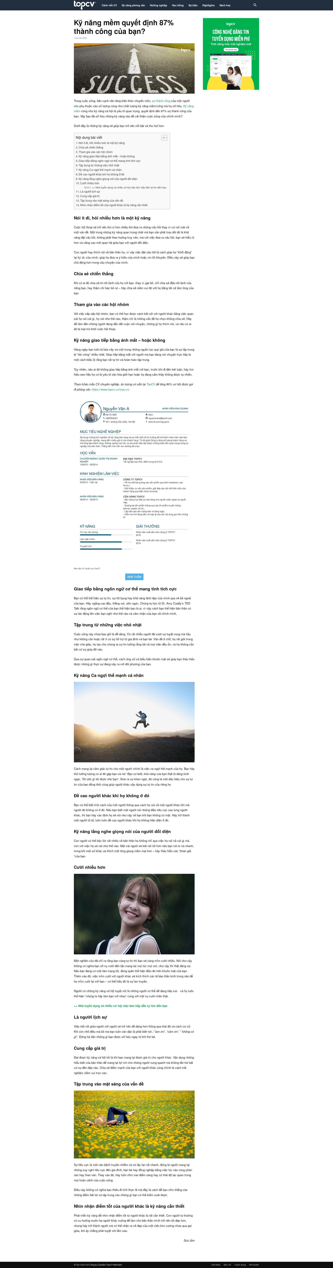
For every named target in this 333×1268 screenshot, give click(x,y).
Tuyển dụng (240, 1264)
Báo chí (227, 1264)
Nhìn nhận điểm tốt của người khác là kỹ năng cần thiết (113, 205)
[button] (255, 5)
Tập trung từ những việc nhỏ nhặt (99, 165)
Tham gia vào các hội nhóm (96, 152)
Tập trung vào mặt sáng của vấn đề (101, 200)
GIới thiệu (215, 1264)
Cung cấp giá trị (90, 196)
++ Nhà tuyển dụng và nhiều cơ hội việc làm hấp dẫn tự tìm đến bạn (129, 187)
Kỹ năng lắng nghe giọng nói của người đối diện (108, 179)
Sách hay (225, 5)
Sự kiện (193, 5)
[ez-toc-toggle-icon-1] (162, 138)
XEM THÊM (134, 577)
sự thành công (161, 100)
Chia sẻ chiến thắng (91, 147)
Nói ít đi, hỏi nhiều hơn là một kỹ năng (102, 143)
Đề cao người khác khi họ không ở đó (101, 174)
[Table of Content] (164, 137)
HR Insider (254, 1264)
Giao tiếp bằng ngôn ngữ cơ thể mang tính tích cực (109, 161)
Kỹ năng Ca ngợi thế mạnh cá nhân (100, 170)
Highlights (208, 5)
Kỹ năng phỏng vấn (133, 5)
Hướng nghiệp (158, 5)
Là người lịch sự (90, 191)
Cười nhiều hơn (89, 183)
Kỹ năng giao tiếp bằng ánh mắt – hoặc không (107, 156)
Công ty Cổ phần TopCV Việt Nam (105, 1264)
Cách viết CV (109, 5)
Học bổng (178, 5)
